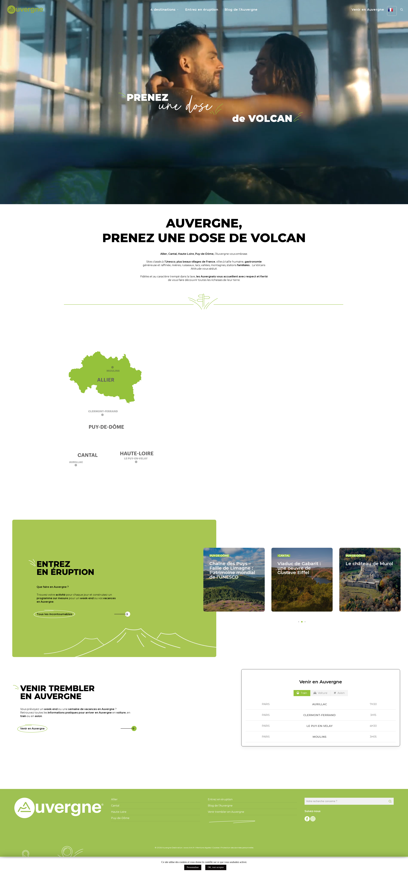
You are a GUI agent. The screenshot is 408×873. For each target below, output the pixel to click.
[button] (107, 414)
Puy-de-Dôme (204, 253)
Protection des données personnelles (237, 847)
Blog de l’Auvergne (220, 805)
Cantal (172, 253)
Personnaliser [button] (193, 867)
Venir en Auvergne (32, 728)
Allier (163, 253)
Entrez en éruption (220, 799)
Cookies (215, 847)
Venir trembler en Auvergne (226, 811)
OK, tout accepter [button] (216, 867)
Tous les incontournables (54, 614)
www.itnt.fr (188, 847)
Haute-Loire (186, 253)
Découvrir (298, 440)
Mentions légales (203, 847)
